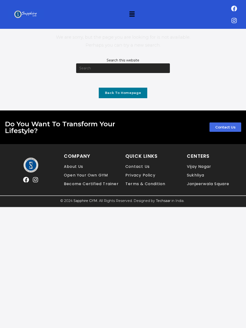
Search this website (123, 60)
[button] (132, 14)
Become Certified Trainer (91, 184)
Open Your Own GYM (86, 175)
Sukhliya (195, 175)
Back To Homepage (123, 93)
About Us (73, 166)
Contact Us (137, 166)
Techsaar (163, 201)
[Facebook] (234, 8)
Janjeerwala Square (208, 184)
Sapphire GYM (85, 201)
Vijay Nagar (199, 166)
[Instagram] (234, 20)
